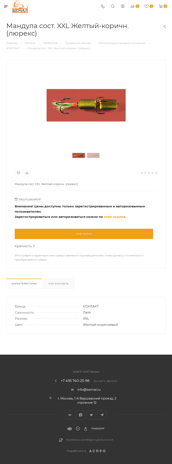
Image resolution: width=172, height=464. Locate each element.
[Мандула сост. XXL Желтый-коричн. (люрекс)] (86, 105)
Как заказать (58, 283)
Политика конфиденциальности (89, 440)
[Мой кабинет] (123, 7)
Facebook (80, 414)
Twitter (91, 414)
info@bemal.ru (89, 390)
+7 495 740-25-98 (75, 381)
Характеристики (24, 283)
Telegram (102, 414)
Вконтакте (69, 414)
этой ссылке (114, 217)
